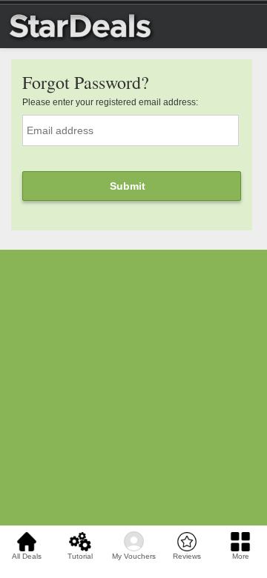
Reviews (187, 556)
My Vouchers (134, 556)
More (240, 556)
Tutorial (80, 556)
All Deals (27, 556)
